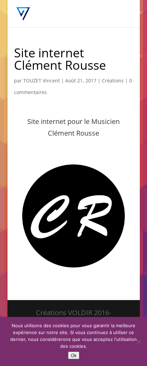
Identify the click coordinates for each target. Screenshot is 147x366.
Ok (74, 355)
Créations (113, 80)
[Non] (138, 341)
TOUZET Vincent (41, 80)
